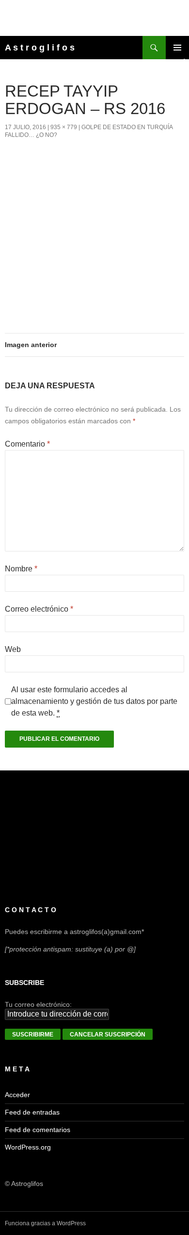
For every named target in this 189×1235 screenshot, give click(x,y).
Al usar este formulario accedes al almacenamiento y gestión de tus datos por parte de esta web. (94, 701)
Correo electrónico (39, 609)
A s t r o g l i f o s (40, 47)
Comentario (27, 444)
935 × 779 (63, 127)
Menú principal (177, 47)
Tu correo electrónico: (38, 1004)
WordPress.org (28, 1147)
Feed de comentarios (37, 1130)
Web (13, 649)
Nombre (21, 569)
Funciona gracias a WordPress (45, 1223)
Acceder (17, 1095)
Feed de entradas (32, 1112)
